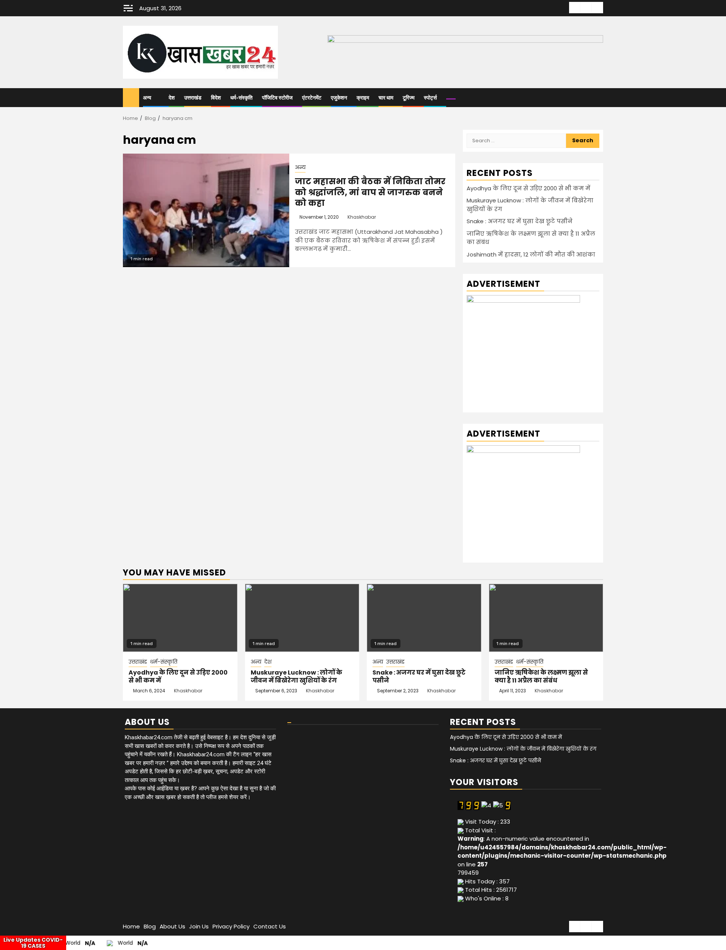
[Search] (597, 97)
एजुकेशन (339, 98)
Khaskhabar (361, 217)
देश (172, 98)
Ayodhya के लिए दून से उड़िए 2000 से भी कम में (528, 188)
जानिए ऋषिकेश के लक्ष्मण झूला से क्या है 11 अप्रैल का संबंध (541, 676)
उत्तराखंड (193, 98)
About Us (172, 926)
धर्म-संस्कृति (241, 98)
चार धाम (386, 98)
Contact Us (269, 926)
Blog (150, 926)
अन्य (147, 98)
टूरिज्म (408, 98)
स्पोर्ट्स (430, 98)
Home (131, 926)
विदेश (216, 98)
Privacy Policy (231, 926)
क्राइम (363, 98)
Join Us (199, 926)
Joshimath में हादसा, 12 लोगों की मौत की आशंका (531, 254)
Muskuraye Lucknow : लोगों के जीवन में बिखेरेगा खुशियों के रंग (296, 676)
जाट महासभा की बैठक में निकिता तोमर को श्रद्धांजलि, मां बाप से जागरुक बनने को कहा (370, 192)
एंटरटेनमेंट (311, 98)
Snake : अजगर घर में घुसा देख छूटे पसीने (519, 221)
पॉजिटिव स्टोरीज (277, 98)
